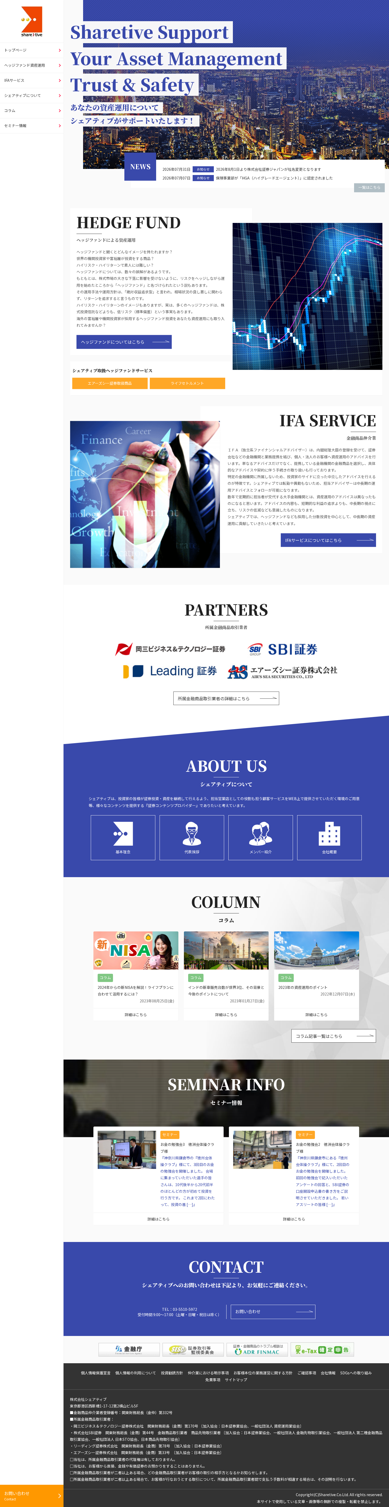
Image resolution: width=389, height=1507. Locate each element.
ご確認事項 (306, 1372)
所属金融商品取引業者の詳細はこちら (214, 698)
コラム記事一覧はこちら (319, 1036)
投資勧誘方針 (172, 1372)
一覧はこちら (369, 187)
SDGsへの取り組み (356, 1372)
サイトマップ (236, 1379)
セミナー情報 (15, 125)
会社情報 (328, 1372)
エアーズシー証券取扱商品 (110, 383)
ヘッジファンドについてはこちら (112, 342)
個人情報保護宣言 (96, 1372)
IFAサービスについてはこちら (313, 540)
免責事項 (212, 1379)
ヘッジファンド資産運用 (24, 65)
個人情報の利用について (135, 1372)
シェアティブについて (22, 95)
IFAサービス (14, 80)
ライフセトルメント (187, 383)
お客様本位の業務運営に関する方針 (263, 1372)
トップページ (15, 50)
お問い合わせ (248, 1311)
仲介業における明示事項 (208, 1372)
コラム (9, 110)
